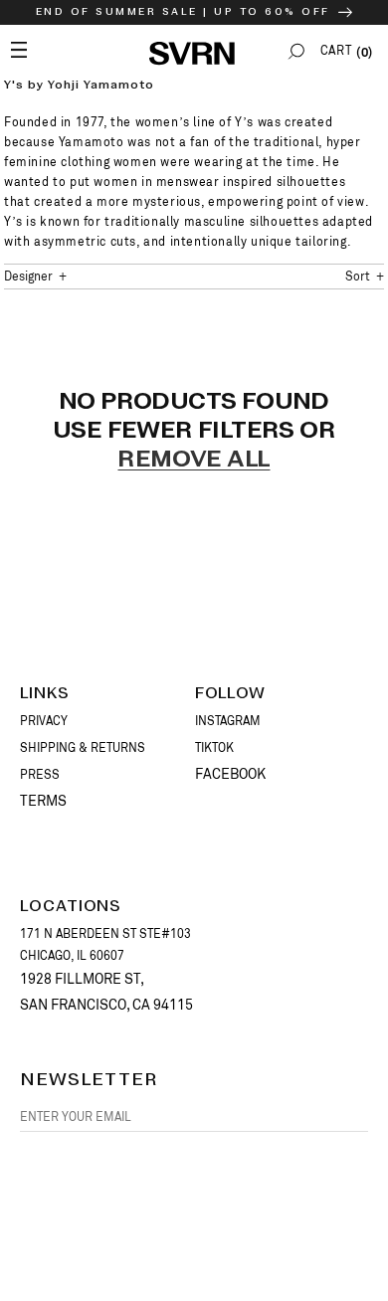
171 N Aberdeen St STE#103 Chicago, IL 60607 (105, 945)
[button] (296, 51)
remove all (193, 460)
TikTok (214, 748)
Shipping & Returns (82, 748)
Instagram (228, 721)
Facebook (230, 774)
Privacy (44, 721)
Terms (43, 801)
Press (40, 775)
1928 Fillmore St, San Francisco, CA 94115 (106, 991)
